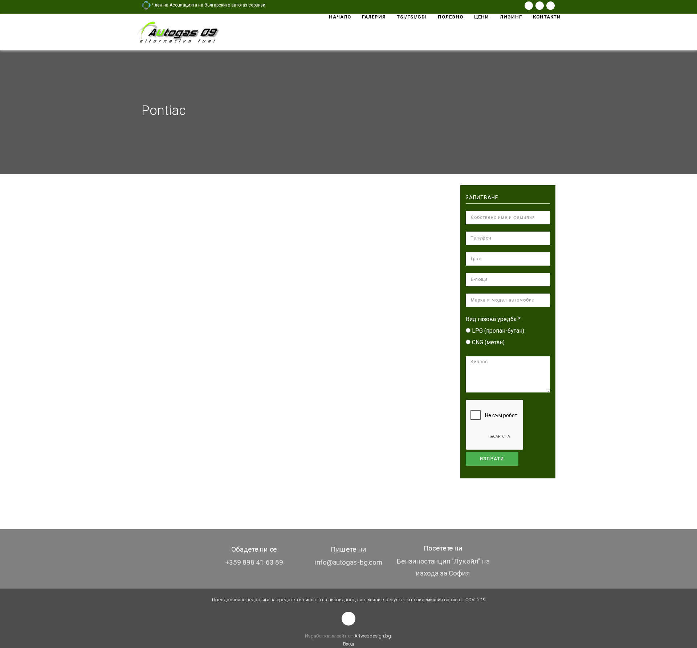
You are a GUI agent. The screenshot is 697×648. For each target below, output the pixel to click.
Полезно (450, 17)
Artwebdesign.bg (372, 636)
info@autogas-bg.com (348, 562)
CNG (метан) (488, 342)
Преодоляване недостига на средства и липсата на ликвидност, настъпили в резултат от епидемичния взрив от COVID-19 (348, 599)
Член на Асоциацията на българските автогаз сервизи (208, 5)
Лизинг (511, 17)
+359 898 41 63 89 (254, 562)
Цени (481, 17)
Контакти (547, 17)
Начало (340, 17)
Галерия (374, 17)
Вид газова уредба (493, 319)
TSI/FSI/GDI (412, 17)
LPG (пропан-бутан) (498, 330)
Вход (348, 644)
